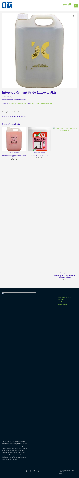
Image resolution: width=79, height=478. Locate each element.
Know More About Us (64, 297)
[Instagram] (38, 471)
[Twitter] (34, 471)
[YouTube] (26, 471)
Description (6, 112)
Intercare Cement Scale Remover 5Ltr (41, 103)
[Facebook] (30, 471)
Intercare (23, 103)
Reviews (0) (15, 112)
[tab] (6, 112)
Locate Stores (62, 304)
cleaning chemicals (14, 103)
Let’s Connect (62, 302)
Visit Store (61, 300)
